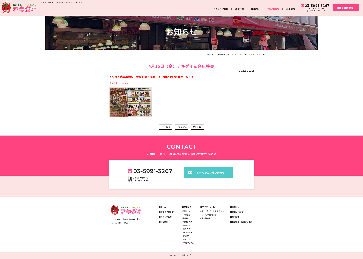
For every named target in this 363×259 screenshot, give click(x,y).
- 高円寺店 (186, 225)
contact (347, 7)
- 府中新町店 (187, 232)
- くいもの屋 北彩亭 (208, 214)
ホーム (210, 54)
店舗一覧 (239, 8)
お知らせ (235, 207)
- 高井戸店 (186, 239)
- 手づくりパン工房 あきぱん (212, 211)
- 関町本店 (186, 211)
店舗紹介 (187, 207)
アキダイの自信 (220, 8)
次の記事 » (197, 126)
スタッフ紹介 (166, 216)
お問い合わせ (237, 212)
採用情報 (290, 8)
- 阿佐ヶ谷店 (187, 221)
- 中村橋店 (186, 214)
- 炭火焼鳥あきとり (208, 218)
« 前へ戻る (165, 126)
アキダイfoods (208, 207)
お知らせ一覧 (224, 54)
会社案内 (255, 8)
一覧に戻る (181, 126)
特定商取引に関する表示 (242, 221)
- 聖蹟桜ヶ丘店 (188, 243)
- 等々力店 (186, 229)
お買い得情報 (273, 8)
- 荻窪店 (185, 218)
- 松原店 (185, 236)
